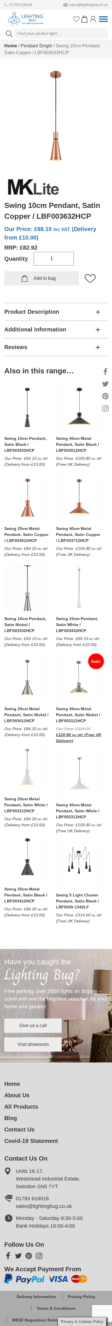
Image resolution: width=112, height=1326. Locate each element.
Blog (10, 1118)
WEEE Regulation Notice (36, 1320)
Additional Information (35, 329)
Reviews (15, 347)
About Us (17, 1095)
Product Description (31, 312)
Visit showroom (33, 1044)
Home (10, 45)
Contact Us (19, 1129)
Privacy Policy (81, 1296)
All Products (21, 1107)
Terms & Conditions (56, 1308)
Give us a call (33, 1025)
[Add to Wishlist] (90, 279)
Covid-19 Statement (31, 1141)
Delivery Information (36, 1296)
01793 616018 (20, 5)
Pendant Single (36, 45)
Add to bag (45, 278)
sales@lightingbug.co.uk (88, 5)
